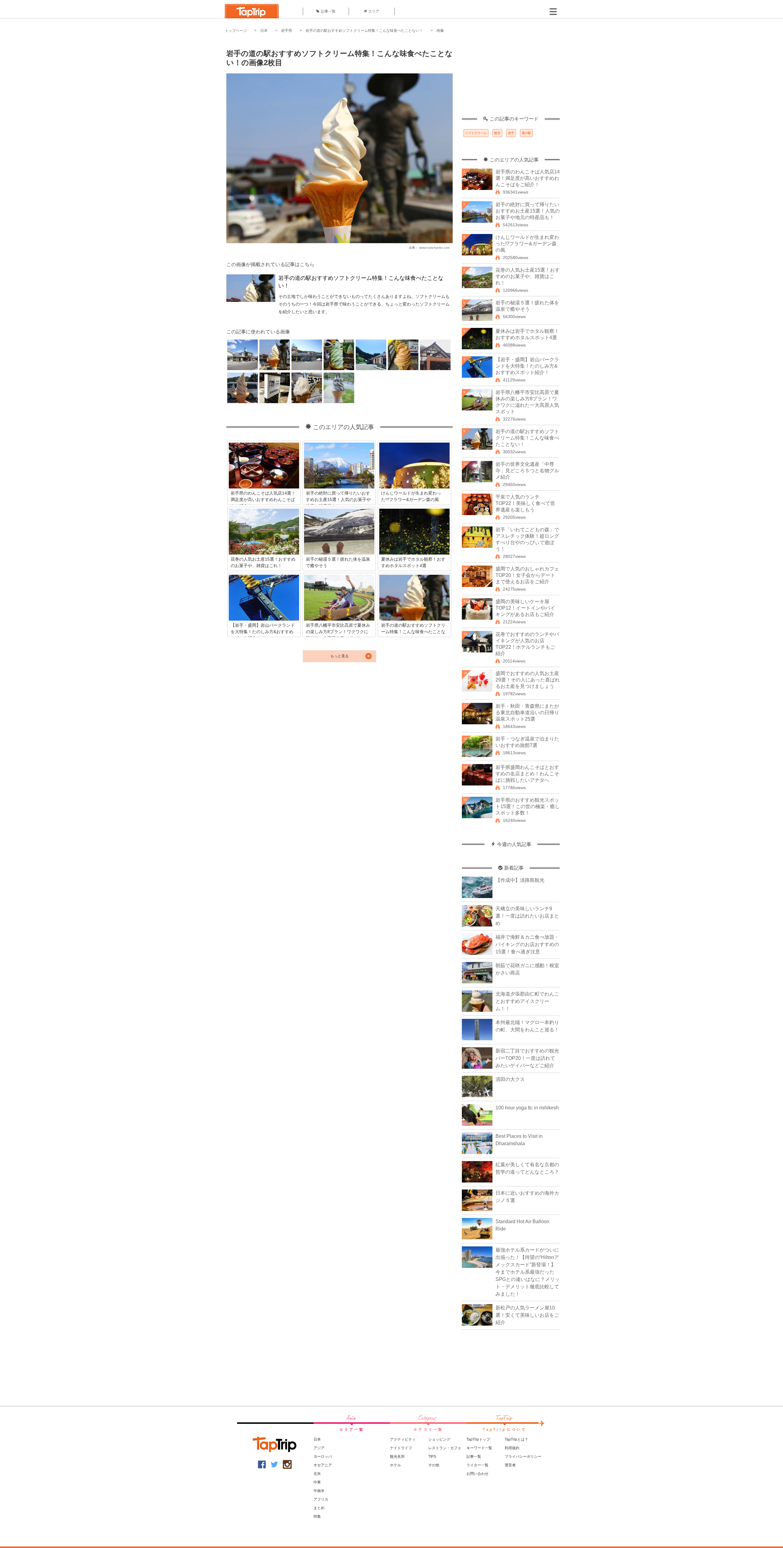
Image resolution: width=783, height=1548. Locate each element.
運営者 (510, 1465)
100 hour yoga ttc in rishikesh (527, 1107)
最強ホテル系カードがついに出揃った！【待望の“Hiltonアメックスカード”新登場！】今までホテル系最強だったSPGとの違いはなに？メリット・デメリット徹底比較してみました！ (527, 1272)
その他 (433, 1465)
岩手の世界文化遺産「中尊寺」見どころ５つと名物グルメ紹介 (527, 471)
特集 (317, 1516)
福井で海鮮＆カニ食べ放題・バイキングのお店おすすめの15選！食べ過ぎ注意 (527, 944)
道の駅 (526, 133)
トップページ (236, 30)
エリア (373, 11)
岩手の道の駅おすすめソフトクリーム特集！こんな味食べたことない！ (364, 30)
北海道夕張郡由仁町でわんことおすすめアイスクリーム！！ (527, 1001)
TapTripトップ (478, 1439)
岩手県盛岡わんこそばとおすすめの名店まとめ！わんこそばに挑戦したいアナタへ (527, 774)
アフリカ (321, 1499)
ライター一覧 (477, 1465)
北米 (317, 1474)
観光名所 (397, 1456)
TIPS (432, 1456)
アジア (319, 1448)
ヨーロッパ (323, 1456)
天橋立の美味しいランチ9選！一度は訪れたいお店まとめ (527, 916)
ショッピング (439, 1439)
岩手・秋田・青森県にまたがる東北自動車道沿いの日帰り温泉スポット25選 (527, 712)
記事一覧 (328, 11)
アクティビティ (403, 1439)
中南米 (319, 1491)
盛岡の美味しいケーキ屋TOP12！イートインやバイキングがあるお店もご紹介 (525, 608)
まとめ (319, 1508)
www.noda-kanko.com (434, 247)
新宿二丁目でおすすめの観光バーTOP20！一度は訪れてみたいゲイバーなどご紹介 (527, 1058)
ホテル (395, 1465)
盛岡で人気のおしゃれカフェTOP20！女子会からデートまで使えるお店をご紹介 (527, 575)
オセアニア (323, 1465)
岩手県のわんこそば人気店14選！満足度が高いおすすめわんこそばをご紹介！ (527, 178)
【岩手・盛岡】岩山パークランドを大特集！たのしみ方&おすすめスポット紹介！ (527, 366)
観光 (497, 133)
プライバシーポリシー (523, 1456)
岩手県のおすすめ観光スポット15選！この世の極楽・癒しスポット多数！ (527, 806)
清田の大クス (510, 1079)
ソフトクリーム (476, 133)
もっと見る (339, 656)
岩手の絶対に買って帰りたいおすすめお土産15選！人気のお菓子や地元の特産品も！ (527, 211)
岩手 (511, 133)
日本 (264, 30)
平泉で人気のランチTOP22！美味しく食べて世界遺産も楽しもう (525, 503)
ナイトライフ (401, 1448)
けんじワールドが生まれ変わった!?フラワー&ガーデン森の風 (527, 244)
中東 (317, 1482)
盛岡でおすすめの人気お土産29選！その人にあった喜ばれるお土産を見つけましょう (527, 680)
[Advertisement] (511, 78)
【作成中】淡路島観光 (519, 880)
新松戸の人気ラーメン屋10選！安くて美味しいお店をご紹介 (527, 1315)
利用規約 (512, 1448)
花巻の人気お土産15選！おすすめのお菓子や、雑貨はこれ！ (527, 276)
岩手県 (286, 30)
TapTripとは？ (516, 1439)
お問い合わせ (477, 1474)
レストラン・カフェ (444, 1448)
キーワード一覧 (479, 1448)
